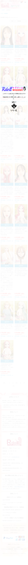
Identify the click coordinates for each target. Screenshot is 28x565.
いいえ (14, 110)
